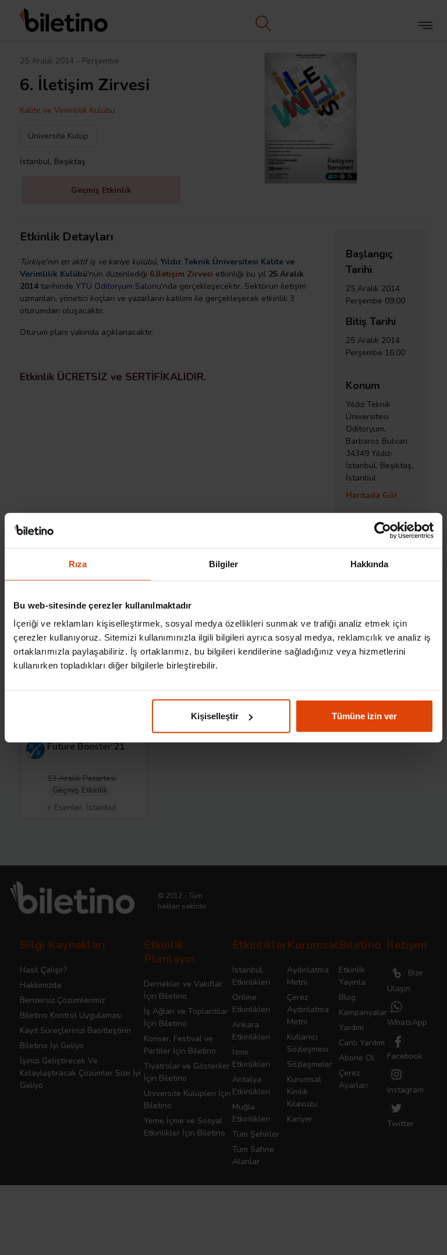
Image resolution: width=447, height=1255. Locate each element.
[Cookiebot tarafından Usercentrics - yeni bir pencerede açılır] (383, 530)
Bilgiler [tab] (224, 563)
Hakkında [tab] (369, 563)
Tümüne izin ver (364, 716)
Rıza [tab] (78, 563)
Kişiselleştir (215, 716)
